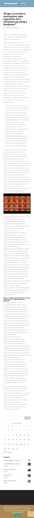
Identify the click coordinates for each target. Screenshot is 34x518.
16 (12, 440)
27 (28, 444)
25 (20, 444)
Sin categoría (14, 27)
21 (5, 444)
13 (28, 435)
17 (16, 440)
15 (8, 440)
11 (20, 435)
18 (20, 440)
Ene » (10, 452)
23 (13, 444)
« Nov (5, 452)
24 (16, 444)
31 (16, 449)
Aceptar (17, 515)
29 (9, 449)
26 (24, 444)
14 (5, 440)
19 (24, 440)
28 (5, 449)
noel (7, 27)
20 (28, 440)
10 (16, 435)
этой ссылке (8, 54)
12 (24, 435)
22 (9, 444)
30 (13, 449)
